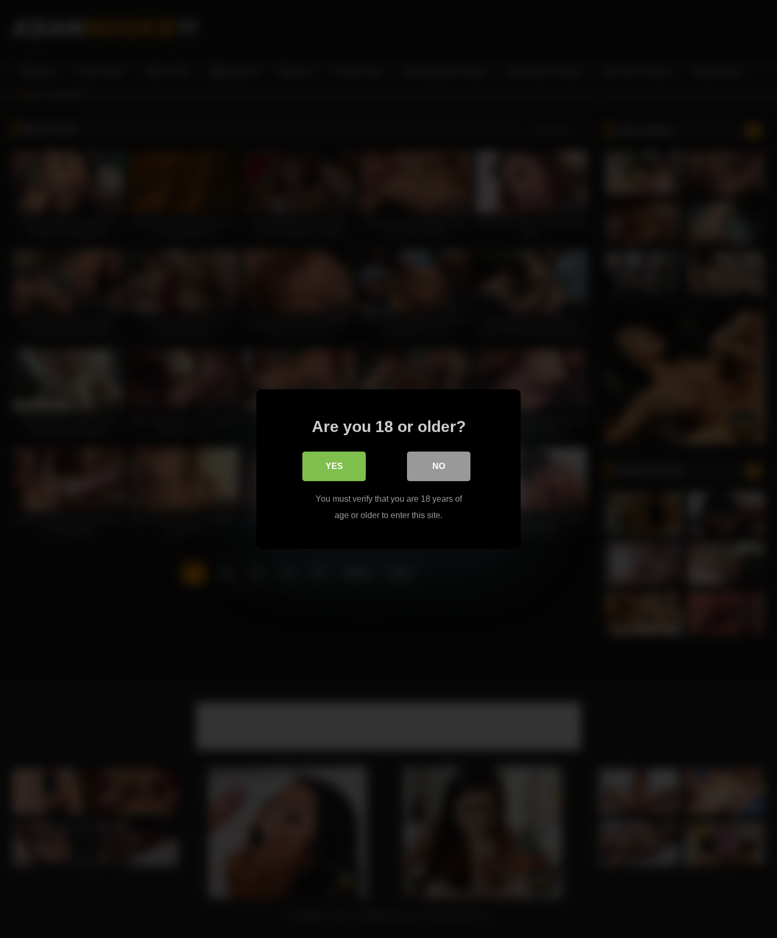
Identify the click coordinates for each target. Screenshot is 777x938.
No (438, 466)
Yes (334, 466)
